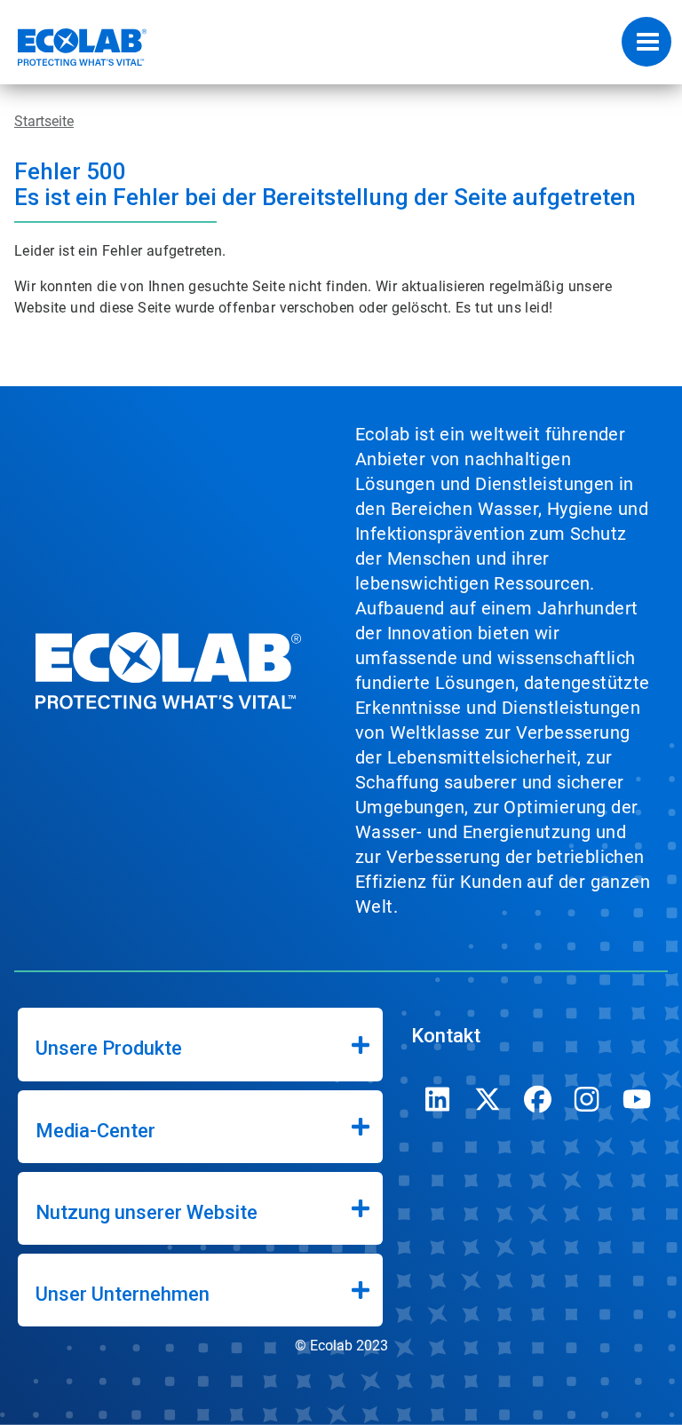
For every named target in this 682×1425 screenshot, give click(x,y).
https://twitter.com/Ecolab (487, 1099)
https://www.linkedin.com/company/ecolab (438, 1099)
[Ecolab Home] (73, 47)
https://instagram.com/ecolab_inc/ (587, 1099)
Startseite (44, 121)
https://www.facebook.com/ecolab (537, 1099)
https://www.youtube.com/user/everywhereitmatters (636, 1099)
